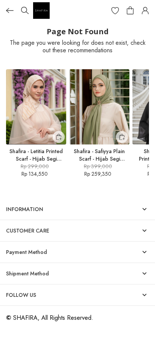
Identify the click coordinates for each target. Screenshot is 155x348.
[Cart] (130, 10)
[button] (115, 10)
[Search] (25, 10)
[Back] (10, 10)
